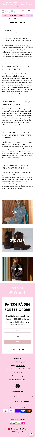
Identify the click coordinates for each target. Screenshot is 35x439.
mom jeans (24, 118)
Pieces (22, 19)
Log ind (13, 349)
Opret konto (20, 349)
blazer (26, 83)
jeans (3, 115)
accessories (11, 179)
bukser (23, 186)
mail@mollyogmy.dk (19, 362)
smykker (21, 179)
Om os (17, 396)
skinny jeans (16, 118)
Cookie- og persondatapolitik (17, 379)
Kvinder (17, 19)
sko (6, 179)
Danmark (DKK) (18, 429)
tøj (31, 52)
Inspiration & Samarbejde (17, 401)
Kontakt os (17, 359)
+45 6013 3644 (20, 365)
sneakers (19, 188)
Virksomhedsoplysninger (17, 376)
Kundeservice (17, 392)
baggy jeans (5, 120)
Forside (11, 19)
